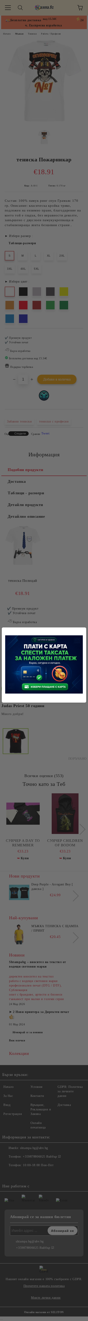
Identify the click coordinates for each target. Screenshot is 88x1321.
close (83, 630)
